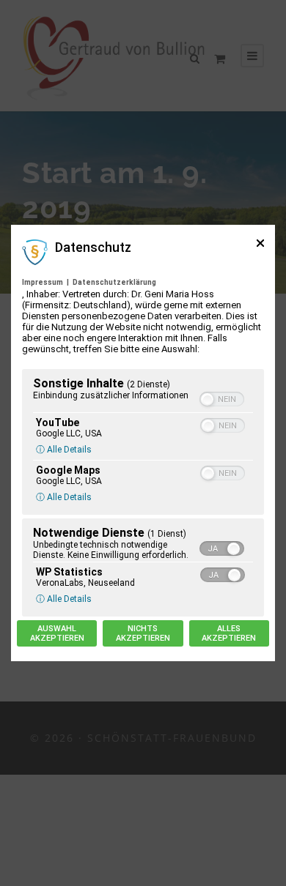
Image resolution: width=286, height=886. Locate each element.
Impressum (42, 282)
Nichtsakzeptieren (143, 633)
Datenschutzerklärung (114, 282)
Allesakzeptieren (229, 633)
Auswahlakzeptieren (57, 633)
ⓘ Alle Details (64, 449)
